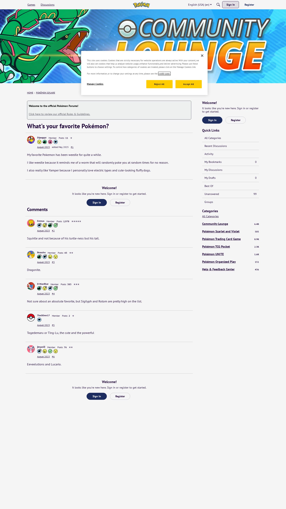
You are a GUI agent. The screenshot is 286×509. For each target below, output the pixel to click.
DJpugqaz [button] (41, 137)
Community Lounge (230, 224)
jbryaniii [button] (41, 346)
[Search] (218, 4)
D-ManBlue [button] (42, 283)
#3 (53, 262)
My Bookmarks (230, 162)
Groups (208, 202)
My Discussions (213, 170)
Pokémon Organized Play (230, 262)
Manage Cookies (95, 83)
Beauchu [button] (41, 252)
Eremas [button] (40, 220)
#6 (53, 356)
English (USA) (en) (198, 4)
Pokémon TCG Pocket (230, 246)
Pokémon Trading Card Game (230, 239)
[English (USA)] (141, 5)
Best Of (208, 186)
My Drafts (230, 178)
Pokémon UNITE (230, 254)
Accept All (188, 84)
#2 (53, 230)
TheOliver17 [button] (43, 315)
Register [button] (120, 202)
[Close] (202, 55)
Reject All (159, 84)
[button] (31, 140)
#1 (72, 147)
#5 (53, 325)
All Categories (212, 138)
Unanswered (230, 194)
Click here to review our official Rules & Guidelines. (59, 114)
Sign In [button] (97, 202)
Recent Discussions (215, 146)
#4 (53, 293)
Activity (208, 154)
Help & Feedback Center (230, 269)
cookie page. (164, 73)
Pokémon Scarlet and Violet (230, 231)
